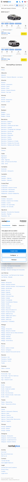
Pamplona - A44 (5, 357)
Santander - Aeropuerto (7, 171)
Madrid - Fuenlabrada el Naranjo (9, 302)
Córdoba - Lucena (5, 202)
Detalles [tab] (14, 225)
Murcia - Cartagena (6, 350)
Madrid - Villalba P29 (6, 317)
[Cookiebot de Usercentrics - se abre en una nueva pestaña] (20, 221)
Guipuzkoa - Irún (5, 216)
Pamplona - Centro (6, 361)
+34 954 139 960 (5, 460)
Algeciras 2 (4, 156)
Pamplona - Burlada (6, 359)
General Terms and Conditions (9, 467)
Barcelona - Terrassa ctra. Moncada (10, 143)
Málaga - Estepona (6, 334)
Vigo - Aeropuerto (6, 377)
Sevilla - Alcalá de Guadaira (8, 389)
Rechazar (14, 259)
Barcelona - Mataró (6, 137)
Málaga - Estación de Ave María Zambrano (12, 332)
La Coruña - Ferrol (5, 264)
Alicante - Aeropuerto (6, 84)
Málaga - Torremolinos (7, 340)
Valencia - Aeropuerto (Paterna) (9, 411)
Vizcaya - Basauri (5, 428)
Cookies (3, 471)
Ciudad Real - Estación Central (9, 187)
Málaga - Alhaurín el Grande (8, 330)
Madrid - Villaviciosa (6, 319)
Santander (4, 169)
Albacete (3, 75)
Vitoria (2, 69)
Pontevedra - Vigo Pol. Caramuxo (9, 375)
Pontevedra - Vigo (6, 374)
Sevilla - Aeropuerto (6, 387)
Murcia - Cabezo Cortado (7, 348)
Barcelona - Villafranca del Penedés (10, 145)
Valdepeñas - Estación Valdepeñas (10, 193)
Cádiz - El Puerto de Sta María (9, 161)
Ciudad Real (4, 185)
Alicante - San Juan (6, 92)
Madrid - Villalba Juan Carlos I (8, 315)
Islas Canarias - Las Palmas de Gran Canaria (12, 275)
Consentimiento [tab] (6, 225)
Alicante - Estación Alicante (8, 90)
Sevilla (2, 385)
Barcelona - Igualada (6, 127)
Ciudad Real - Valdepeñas (7, 191)
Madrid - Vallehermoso (7, 313)
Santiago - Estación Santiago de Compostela (12, 269)
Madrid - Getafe (5, 304)
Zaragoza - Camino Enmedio (8, 438)
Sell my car (4, 456)
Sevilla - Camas (5, 391)
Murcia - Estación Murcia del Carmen (10, 351)
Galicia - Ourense (5, 368)
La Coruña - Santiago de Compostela (10, 266)
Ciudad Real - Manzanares (8, 189)
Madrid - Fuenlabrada (6, 300)
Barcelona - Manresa (6, 133)
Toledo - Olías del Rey (6, 402)
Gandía (3, 409)
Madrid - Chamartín (6, 294)
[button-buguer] (1, 1)
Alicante (3, 82)
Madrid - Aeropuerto (6, 282)
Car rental (3, 452)
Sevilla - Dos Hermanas (7, 393)
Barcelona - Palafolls (6, 139)
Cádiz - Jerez (4, 163)
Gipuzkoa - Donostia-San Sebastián (10, 212)
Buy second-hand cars (7, 454)
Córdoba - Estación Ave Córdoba (9, 200)
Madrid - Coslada (5, 298)
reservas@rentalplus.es (7, 462)
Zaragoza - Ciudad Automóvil (8, 439)
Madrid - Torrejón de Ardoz (8, 311)
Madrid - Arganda (5, 292)
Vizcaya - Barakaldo (6, 426)
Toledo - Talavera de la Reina (8, 404)
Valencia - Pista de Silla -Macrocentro (10, 419)
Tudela (3, 363)
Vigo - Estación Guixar (7, 379)
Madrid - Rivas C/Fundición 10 (9, 309)
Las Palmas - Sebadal (6, 277)
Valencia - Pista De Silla (7, 417)
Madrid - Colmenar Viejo (7, 296)
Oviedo (3, 107)
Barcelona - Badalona (6, 121)
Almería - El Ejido (5, 101)
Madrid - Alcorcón (5, 290)
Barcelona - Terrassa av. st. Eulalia (9, 141)
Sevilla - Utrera (5, 396)
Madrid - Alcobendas (6, 288)
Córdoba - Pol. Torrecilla (7, 206)
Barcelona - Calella (6, 123)
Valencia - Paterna (6, 415)
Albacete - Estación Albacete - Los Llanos (12, 77)
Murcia (3, 346)
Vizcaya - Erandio (5, 430)
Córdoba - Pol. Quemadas (8, 204)
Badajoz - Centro (5, 114)
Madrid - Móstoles (6, 308)
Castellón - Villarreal (6, 178)
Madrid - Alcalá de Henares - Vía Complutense (13, 286)
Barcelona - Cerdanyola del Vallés (9, 125)
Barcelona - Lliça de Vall (7, 131)
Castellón (3, 176)
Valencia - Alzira (5, 413)
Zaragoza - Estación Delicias (8, 441)
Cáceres (3, 150)
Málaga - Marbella (5, 336)
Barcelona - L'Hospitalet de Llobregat (11, 129)
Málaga (3, 327)
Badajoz (3, 112)
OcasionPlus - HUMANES (7, 321)
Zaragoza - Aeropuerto (7, 436)
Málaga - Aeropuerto (6, 329)
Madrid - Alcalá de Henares (8, 284)
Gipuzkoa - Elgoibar (6, 214)
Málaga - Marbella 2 (6, 338)
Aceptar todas (14, 251)
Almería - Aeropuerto (6, 99)
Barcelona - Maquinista (7, 135)
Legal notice (4, 473)
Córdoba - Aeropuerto (7, 199)
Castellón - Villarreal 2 (6, 180)
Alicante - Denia (5, 86)
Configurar (13, 255)
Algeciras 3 (4, 157)
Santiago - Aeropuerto (7, 268)
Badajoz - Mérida (5, 116)
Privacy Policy (4, 469)
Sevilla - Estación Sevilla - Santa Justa (10, 394)
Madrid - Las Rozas (6, 306)
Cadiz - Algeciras (5, 159)
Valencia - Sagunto (6, 421)
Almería (3, 97)
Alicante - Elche (5, 88)
